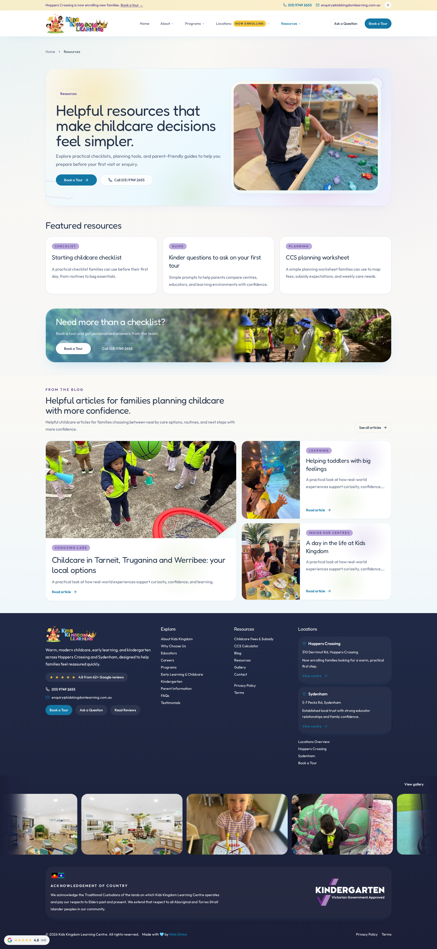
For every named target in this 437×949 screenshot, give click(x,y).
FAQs (165, 695)
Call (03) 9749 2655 (129, 180)
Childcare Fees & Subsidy (253, 639)
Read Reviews (125, 710)
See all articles (370, 427)
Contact (240, 674)
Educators (169, 653)
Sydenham (306, 756)
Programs (169, 667)
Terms (239, 692)
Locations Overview (314, 741)
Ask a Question (345, 23)
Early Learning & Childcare (182, 674)
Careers (167, 660)
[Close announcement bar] (387, 5)
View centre (312, 676)
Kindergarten (171, 681)
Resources (242, 660)
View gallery (414, 784)
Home (144, 23)
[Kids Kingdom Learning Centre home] (78, 23)
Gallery (240, 667)
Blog (237, 653)
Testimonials (170, 702)
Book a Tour (378, 23)
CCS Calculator (246, 646)
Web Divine (178, 934)
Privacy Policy (245, 685)
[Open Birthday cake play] (143, 824)
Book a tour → (132, 5)
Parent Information (176, 688)
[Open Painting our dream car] (248, 824)
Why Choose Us (173, 646)
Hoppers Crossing (312, 748)
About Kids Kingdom (177, 639)
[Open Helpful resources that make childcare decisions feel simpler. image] (306, 137)
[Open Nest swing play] (353, 824)
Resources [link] (72, 51)
